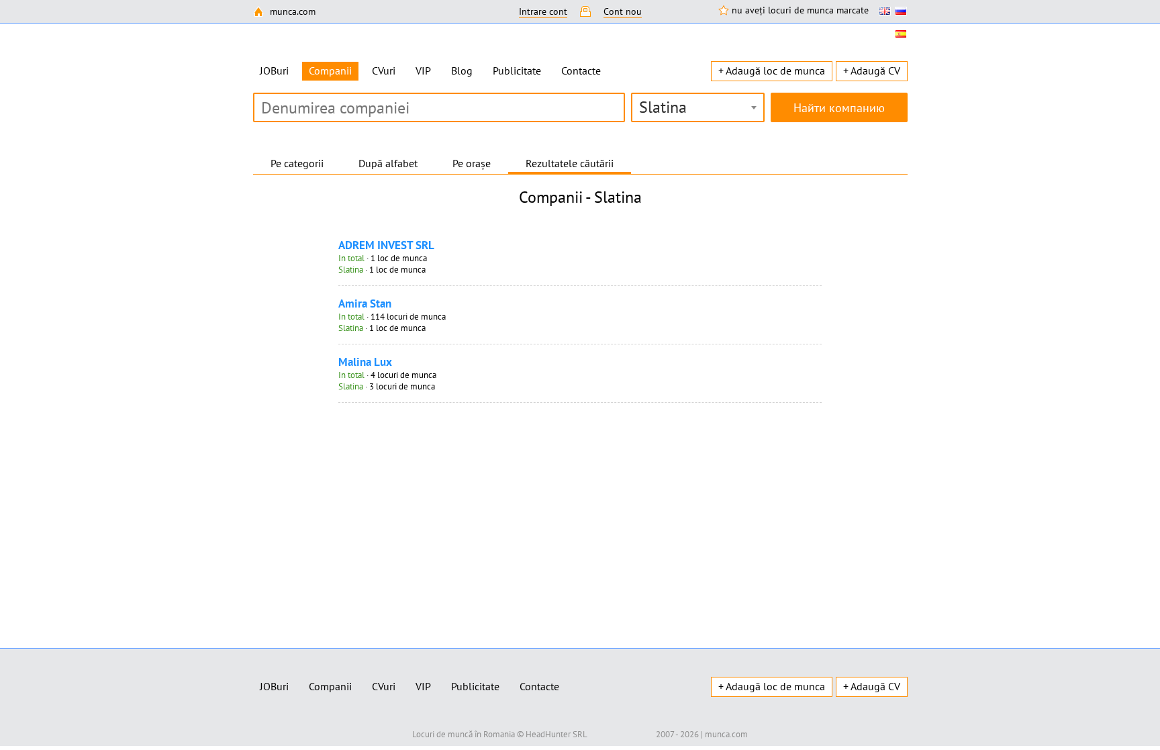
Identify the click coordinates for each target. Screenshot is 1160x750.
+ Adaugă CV (871, 70)
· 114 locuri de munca (392, 316)
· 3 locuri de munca (386, 386)
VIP (423, 70)
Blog (462, 70)
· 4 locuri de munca (387, 375)
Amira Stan (364, 303)
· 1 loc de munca (382, 258)
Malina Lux (365, 362)
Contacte (581, 70)
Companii (330, 686)
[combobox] (698, 107)
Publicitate (517, 70)
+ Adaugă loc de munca (771, 70)
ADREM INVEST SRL (386, 245)
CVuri (383, 70)
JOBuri (274, 70)
